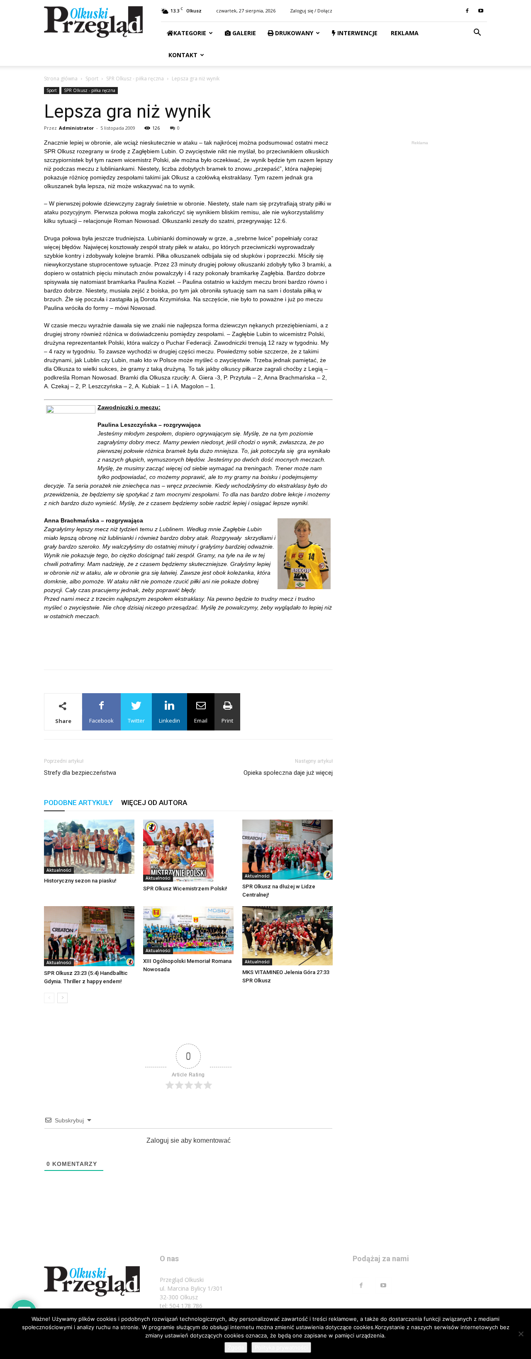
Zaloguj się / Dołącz (311, 10)
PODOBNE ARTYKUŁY (78, 802)
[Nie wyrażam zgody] (520, 1334)
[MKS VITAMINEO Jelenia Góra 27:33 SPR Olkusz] (287, 935)
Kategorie (189, 33)
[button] (477, 33)
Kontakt (182, 55)
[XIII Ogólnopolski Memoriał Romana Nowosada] (188, 930)
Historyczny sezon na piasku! (80, 881)
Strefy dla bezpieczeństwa (80, 772)
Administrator (76, 128)
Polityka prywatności (281, 1347)
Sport (91, 78)
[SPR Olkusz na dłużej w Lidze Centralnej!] (287, 850)
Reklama (404, 33)
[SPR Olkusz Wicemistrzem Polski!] (188, 851)
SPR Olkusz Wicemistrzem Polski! (185, 888)
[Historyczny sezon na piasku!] (89, 847)
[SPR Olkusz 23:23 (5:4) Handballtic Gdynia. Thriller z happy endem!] (89, 936)
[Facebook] (467, 11)
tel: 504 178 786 (181, 1306)
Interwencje (357, 33)
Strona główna (61, 78)
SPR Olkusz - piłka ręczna (135, 78)
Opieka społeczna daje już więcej (288, 772)
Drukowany (293, 33)
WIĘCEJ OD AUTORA (154, 802)
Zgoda (236, 1347)
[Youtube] (481, 11)
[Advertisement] (188, 641)
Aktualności (58, 870)
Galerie (243, 33)
